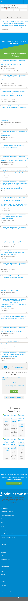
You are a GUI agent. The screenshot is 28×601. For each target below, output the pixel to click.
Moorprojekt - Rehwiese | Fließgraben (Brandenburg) (13, 160)
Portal (14, 382)
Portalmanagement (5, 566)
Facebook (3, 574)
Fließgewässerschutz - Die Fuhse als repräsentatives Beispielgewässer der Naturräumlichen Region (13, 26)
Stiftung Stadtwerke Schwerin (14, 448)
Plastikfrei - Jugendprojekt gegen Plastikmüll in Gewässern (12, 96)
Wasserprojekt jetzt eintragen (14, 483)
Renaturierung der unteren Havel (8, 254)
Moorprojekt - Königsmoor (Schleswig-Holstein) (12, 242)
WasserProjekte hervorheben (8, 537)
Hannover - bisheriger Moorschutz (9, 147)
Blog (2, 522)
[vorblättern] (24, 112)
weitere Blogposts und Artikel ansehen (14, 397)
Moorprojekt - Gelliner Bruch (21, 446)
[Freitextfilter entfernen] (21, 2)
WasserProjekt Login (6, 591)
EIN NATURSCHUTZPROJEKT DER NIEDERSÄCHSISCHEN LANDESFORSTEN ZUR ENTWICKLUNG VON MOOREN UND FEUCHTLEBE (14, 205)
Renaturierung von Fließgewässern (9, 290)
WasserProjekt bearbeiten (6, 530)
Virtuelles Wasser (14, 422)
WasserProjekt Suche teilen (20, 367)
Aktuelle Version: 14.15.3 (5, 599)
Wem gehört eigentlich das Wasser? (14, 385)
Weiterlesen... (14, 391)
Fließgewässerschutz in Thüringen (9, 356)
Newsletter (3, 581)
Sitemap (2, 563)
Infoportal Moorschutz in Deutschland (9, 79)
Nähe (17, 10)
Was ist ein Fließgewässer (7, 218)
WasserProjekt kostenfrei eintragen (8, 533)
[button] (2, 367)
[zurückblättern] (3, 112)
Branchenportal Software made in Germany (9, 597)
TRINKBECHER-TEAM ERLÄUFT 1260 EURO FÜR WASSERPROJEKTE (13, 305)
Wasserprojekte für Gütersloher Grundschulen (11, 331)
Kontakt (4, 544)
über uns (3, 518)
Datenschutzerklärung (5, 559)
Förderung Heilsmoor (6, 135)
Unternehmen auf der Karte (7, 511)
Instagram (3, 577)
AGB (2, 555)
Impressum (3, 552)
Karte (10, 10)
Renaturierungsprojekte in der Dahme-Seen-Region (13, 172)
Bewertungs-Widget (5, 541)
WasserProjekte (6, 420)
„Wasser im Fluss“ (5, 343)
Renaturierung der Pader (7, 267)
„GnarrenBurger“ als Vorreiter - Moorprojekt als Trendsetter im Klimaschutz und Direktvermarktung (13, 187)
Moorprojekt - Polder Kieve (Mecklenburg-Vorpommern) (6, 449)
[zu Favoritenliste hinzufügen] (1, 21)
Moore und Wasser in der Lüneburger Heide (11, 64)
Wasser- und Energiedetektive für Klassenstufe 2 (12, 318)
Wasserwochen (4, 120)
